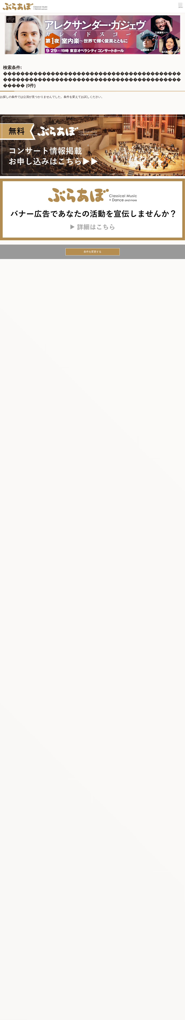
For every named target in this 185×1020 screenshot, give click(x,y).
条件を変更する (92, 251)
